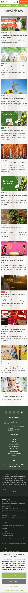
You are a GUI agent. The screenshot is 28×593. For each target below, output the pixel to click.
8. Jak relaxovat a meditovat (7, 535)
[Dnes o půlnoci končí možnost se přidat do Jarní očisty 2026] (14, 23)
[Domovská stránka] (4, 2)
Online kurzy (14, 439)
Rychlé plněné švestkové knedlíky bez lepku (10, 551)
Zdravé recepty (14, 434)
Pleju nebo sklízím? (5, 541)
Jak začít (14, 437)
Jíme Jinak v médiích (14, 444)
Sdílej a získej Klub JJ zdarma (14, 453)
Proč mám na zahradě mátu (7, 533)
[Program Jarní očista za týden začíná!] (14, 118)
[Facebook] (6, 412)
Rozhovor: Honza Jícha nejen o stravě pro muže (11, 530)
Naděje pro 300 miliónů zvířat (8, 537)
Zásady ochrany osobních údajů (14, 590)
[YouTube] (22, 412)
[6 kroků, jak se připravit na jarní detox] (14, 384)
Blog (2, 32)
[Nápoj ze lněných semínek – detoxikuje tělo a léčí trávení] (14, 282)
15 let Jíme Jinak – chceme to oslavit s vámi (10, 508)
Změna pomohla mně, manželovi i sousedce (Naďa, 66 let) (13, 517)
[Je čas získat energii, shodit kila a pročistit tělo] (14, 183)
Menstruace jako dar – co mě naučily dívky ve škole (12, 518)
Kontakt (14, 455)
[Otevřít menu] (26, 5)
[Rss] (18, 412)
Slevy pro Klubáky (14, 451)
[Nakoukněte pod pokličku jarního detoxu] (14, 54)
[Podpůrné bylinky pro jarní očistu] (14, 216)
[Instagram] (10, 412)
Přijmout (14, 575)
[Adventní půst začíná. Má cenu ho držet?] (14, 151)
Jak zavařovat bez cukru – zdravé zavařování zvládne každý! (14, 511)
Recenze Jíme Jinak (14, 446)
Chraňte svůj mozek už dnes (7, 513)
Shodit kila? (23, 2)
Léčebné (3, 292)
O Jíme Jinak (14, 441)
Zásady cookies (14, 586)
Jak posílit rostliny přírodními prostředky (10, 501)
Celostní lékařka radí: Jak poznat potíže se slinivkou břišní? (13, 510)
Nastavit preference (14, 581)
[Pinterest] (14, 412)
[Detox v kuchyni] (14, 352)
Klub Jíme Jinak (14, 448)
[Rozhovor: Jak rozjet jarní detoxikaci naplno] (14, 248)
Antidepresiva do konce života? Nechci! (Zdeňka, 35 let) (13, 525)
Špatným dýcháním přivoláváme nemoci (10, 515)
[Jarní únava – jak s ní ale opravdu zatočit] (14, 86)
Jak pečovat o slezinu (6, 506)
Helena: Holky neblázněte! (7, 531)
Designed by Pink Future (14, 466)
